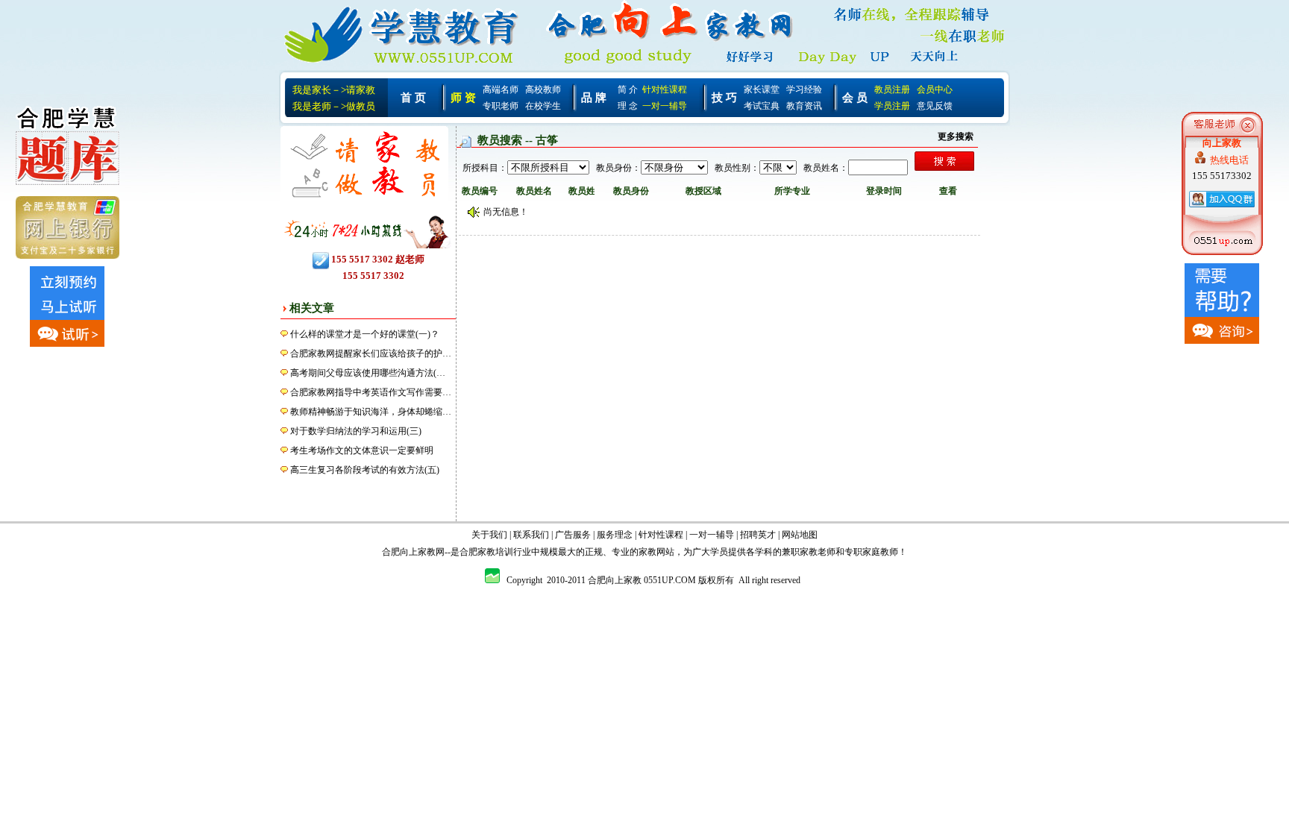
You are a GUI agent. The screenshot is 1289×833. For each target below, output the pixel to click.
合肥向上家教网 (413, 552)
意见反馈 (935, 106)
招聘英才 (758, 534)
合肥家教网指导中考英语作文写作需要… (370, 392)
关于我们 (489, 534)
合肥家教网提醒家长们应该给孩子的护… (370, 353)
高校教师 (543, 89)
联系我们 (531, 534)
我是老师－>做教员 (333, 106)
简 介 (628, 89)
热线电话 (1229, 160)
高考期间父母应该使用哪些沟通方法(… (367, 373)
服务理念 (615, 534)
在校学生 (543, 106)
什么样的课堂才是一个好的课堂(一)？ (364, 334)
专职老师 (500, 106)
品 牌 (593, 98)
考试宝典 (762, 106)
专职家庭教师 (871, 552)
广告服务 (573, 534)
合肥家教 (477, 552)
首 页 (413, 98)
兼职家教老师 (808, 552)
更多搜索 (955, 136)
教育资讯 (804, 106)
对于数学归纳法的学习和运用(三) (355, 431)
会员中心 (935, 89)
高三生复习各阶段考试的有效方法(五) (364, 470)
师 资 (463, 98)
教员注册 (892, 89)
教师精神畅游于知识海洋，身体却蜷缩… (370, 411)
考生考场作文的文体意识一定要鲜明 (361, 450)
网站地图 (800, 534)
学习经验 (804, 89)
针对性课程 (664, 89)
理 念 (628, 106)
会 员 (855, 98)
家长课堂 (762, 89)
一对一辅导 (664, 106)
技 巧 (724, 98)
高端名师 (500, 89)
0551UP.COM (670, 580)
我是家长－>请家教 (333, 89)
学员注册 (892, 106)
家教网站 (656, 552)
